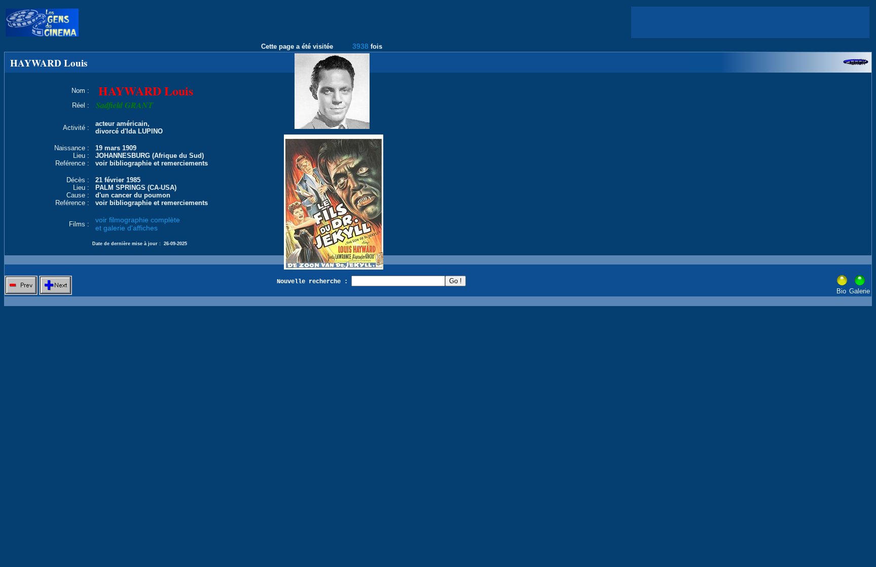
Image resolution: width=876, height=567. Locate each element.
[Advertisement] (750, 22)
